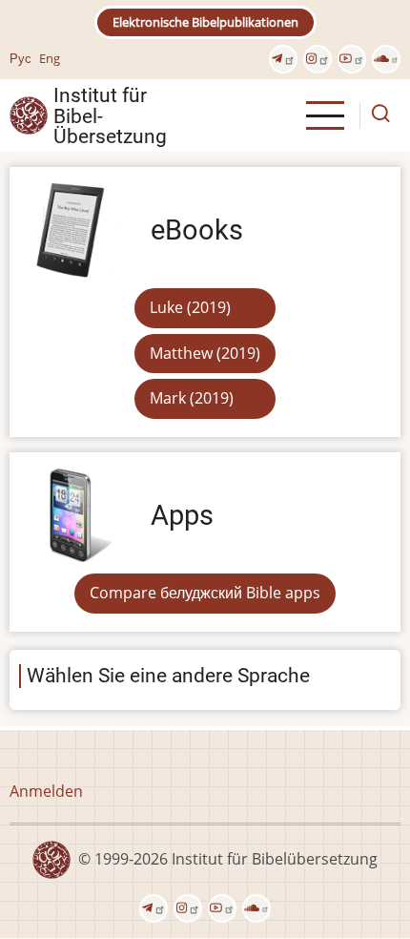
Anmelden (46, 791)
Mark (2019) (192, 397)
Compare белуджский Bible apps (205, 592)
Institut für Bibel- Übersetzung (110, 115)
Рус (20, 58)
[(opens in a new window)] (283, 59)
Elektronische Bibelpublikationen (205, 22)
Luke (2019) (190, 307)
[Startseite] (29, 114)
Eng (49, 58)
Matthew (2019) (205, 353)
